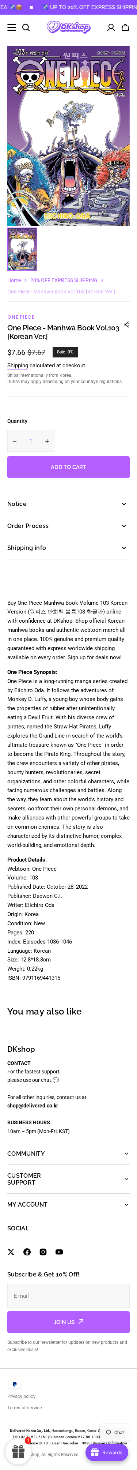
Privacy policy (21, 1396)
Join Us (64, 1322)
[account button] (111, 27)
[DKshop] (69, 27)
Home (14, 280)
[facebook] (27, 1252)
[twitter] (11, 1252)
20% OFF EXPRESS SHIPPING (64, 280)
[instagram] (43, 1252)
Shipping (17, 365)
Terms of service (24, 1407)
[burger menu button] (11, 27)
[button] (125, 27)
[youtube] (59, 1252)
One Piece (21, 317)
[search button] (26, 27)
